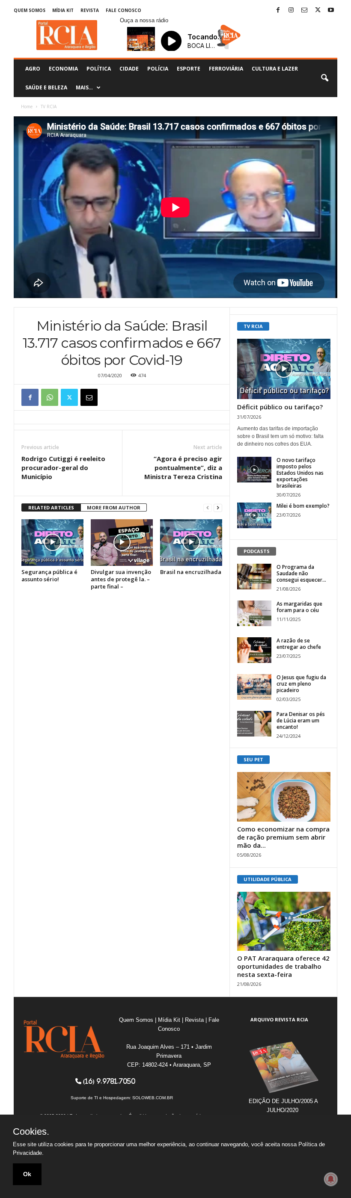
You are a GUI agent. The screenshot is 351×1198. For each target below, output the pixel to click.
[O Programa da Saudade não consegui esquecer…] (254, 576)
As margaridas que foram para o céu (299, 607)
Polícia (157, 68)
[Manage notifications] (331, 1179)
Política (98, 68)
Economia (63, 68)
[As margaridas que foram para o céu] (254, 613)
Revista (89, 10)
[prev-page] (207, 507)
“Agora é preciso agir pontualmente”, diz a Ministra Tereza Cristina (183, 467)
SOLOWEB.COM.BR (152, 1097)
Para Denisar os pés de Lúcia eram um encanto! (301, 720)
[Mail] (304, 10)
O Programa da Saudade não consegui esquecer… (301, 573)
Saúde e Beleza (46, 87)
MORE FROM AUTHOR (113, 507)
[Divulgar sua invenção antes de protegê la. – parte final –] (122, 542)
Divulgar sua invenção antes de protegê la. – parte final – (121, 579)
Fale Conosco (123, 10)
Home (27, 106)
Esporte (188, 68)
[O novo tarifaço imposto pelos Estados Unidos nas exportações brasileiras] (254, 469)
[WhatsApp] (49, 397)
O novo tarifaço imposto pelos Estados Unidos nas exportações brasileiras (300, 472)
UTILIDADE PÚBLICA (268, 879)
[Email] (89, 397)
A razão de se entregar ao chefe (299, 644)
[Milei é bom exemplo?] (254, 515)
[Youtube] (331, 10)
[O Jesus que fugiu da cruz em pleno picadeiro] (254, 687)
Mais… (84, 87)
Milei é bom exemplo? (303, 505)
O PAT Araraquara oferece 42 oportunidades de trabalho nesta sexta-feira (283, 966)
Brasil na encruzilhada (190, 572)
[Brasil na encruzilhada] (191, 542)
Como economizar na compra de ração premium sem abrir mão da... (283, 837)
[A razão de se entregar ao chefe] (254, 650)
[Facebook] (278, 10)
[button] (324, 78)
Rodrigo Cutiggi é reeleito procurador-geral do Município (63, 467)
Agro (32, 68)
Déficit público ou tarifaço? (280, 406)
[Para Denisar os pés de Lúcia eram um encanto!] (254, 724)
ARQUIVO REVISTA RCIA (279, 1019)
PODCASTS (257, 551)
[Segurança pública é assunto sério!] (52, 542)
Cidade (129, 68)
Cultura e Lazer (275, 68)
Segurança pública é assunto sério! (49, 575)
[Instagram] (291, 10)
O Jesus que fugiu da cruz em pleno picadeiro (301, 684)
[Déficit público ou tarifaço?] (283, 369)
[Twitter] (317, 10)
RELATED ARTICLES (51, 507)
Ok (27, 1174)
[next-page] (218, 507)
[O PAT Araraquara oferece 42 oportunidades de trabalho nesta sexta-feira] (283, 921)
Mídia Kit (63, 10)
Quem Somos (29, 10)
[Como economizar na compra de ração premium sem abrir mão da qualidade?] (283, 797)
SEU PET (253, 759)
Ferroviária (226, 68)
